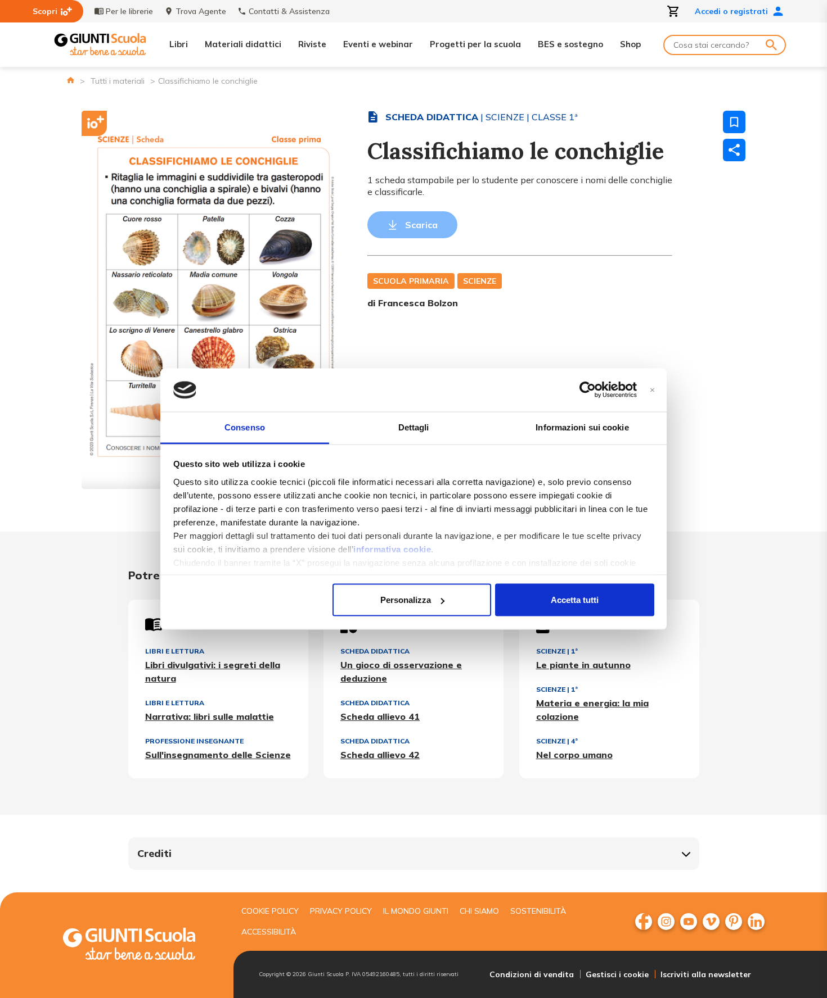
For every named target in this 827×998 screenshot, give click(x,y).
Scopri (45, 11)
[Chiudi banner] (652, 390)
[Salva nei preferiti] (734, 122)
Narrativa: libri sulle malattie (209, 716)
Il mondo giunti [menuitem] (415, 911)
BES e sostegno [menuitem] (570, 44)
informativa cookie (392, 549)
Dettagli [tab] (413, 427)
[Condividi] (734, 150)
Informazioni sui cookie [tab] (582, 427)
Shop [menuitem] (630, 44)
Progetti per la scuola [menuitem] (475, 44)
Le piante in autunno (583, 664)
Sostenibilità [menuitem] (538, 911)
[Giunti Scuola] (100, 44)
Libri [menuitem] (178, 44)
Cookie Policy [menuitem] (270, 911)
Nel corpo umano (574, 754)
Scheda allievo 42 (380, 754)
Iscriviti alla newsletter (705, 974)
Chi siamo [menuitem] (479, 911)
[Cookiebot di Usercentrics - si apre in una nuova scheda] (587, 390)
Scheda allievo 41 (380, 716)
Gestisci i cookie (617, 974)
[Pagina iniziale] (70, 80)
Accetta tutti (575, 600)
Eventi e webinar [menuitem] (378, 44)
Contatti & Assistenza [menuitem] (289, 11)
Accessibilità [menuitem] (268, 932)
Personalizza (405, 600)
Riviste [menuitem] (312, 44)
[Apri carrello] (673, 11)
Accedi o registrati (731, 11)
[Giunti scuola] (140, 945)
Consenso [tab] (244, 427)
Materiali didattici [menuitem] (243, 44)
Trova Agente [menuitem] (201, 11)
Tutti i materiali (118, 81)
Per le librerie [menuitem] (129, 11)
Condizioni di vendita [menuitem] (531, 974)
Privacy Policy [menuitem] (341, 911)
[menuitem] (643, 921)
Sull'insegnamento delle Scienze (218, 754)
